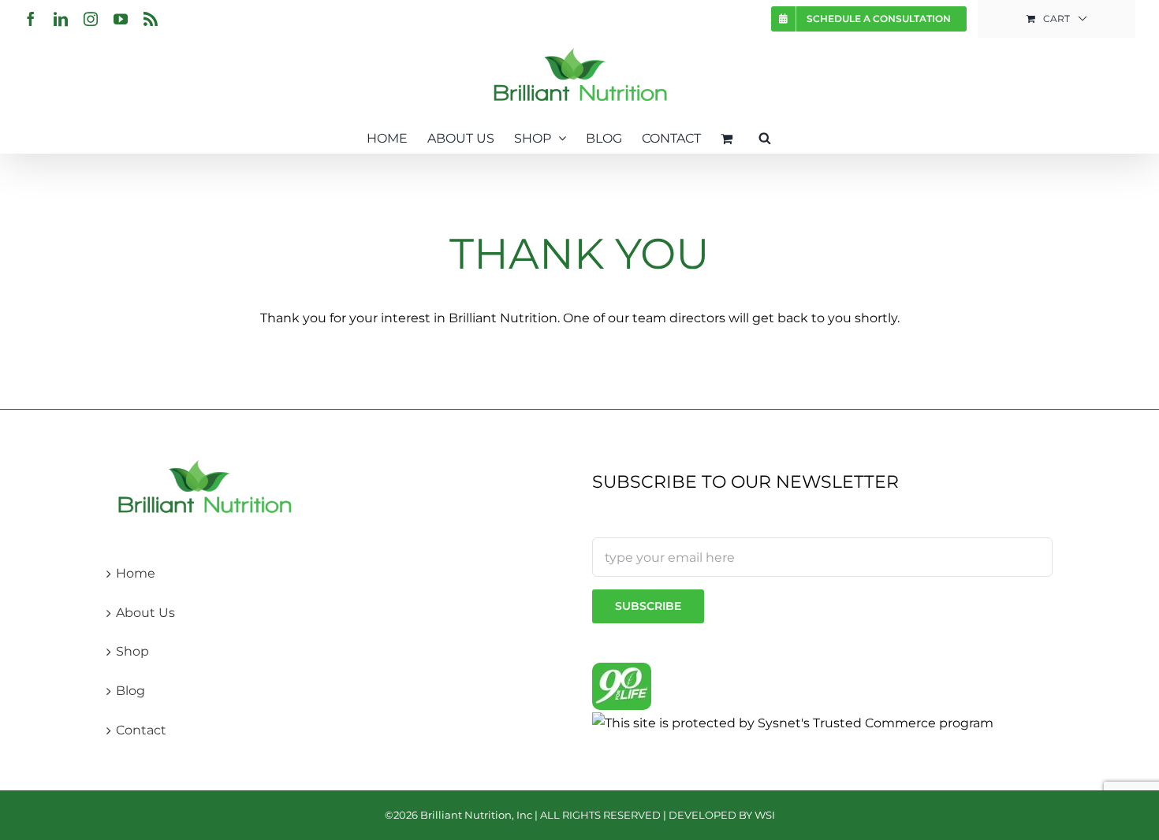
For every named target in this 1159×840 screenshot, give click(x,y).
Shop (132, 651)
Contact (141, 730)
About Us (145, 612)
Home (135, 573)
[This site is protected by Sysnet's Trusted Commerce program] (792, 722)
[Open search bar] (765, 137)
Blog (130, 690)
